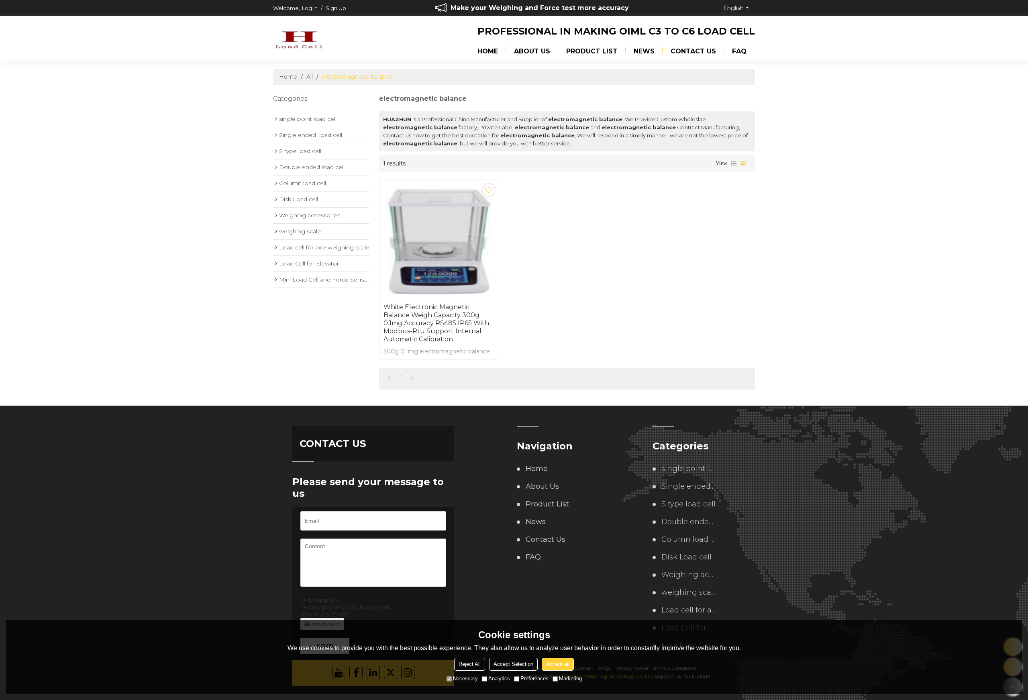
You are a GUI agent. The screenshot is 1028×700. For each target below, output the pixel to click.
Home (487, 51)
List (733, 163)
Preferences (534, 679)
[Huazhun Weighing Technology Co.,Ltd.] (299, 39)
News (644, 51)
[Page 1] (389, 378)
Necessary (465, 679)
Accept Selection (513, 664)
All (309, 76)
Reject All (470, 664)
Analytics (499, 679)
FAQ (739, 51)
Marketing (570, 679)
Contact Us (693, 51)
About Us (532, 51)
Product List (592, 51)
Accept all (557, 664)
